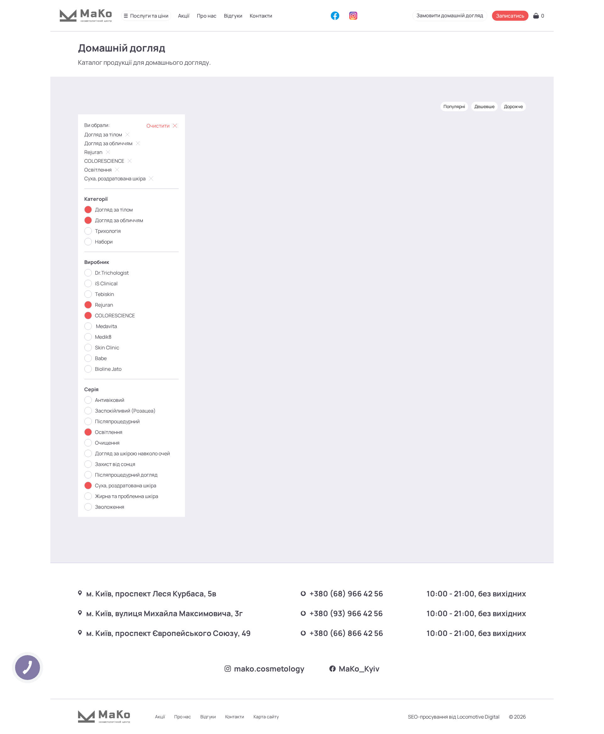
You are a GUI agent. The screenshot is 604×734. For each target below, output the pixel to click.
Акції (183, 15)
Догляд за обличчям (108, 143)
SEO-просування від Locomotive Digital (454, 716)
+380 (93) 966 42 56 (346, 613)
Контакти (261, 15)
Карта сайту (266, 717)
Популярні (454, 106)
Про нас (206, 15)
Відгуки (233, 15)
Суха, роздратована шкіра (115, 178)
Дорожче (513, 106)
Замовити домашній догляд (450, 15)
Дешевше (484, 106)
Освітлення (98, 169)
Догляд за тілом (103, 134)
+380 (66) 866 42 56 (346, 633)
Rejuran (93, 152)
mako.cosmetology (269, 668)
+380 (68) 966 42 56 (346, 593)
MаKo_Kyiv (359, 668)
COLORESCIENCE (104, 160)
